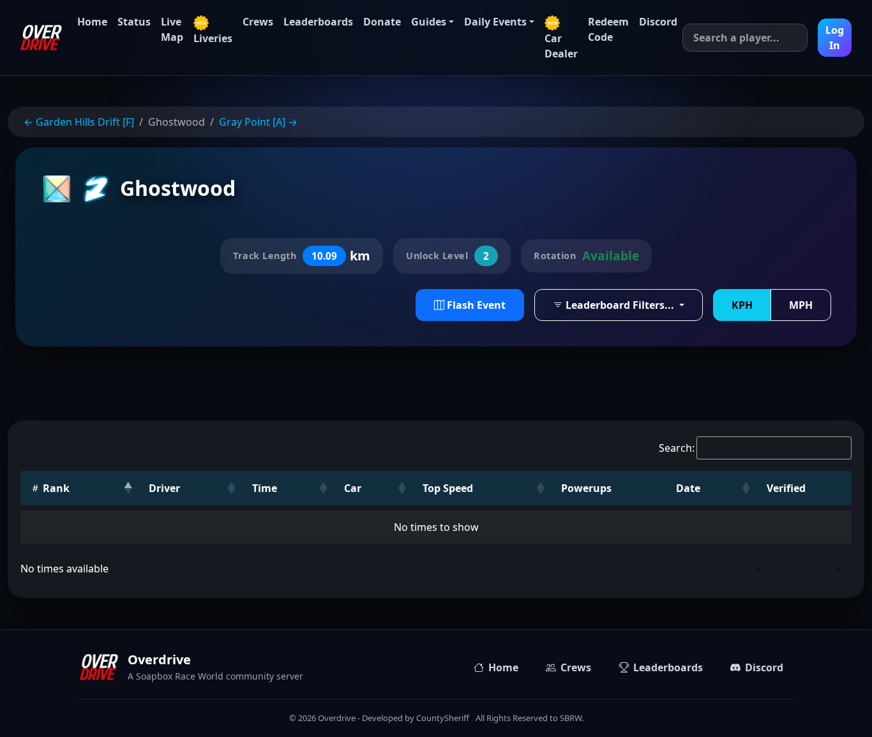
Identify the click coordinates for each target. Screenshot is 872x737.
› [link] (811, 569)
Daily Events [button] (495, 22)
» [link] (838, 569)
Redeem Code (608, 29)
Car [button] (352, 488)
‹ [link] (784, 569)
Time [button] (264, 488)
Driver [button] (164, 488)
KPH (742, 305)
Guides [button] (428, 22)
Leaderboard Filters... (620, 305)
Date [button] (688, 488)
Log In (834, 37)
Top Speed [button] (448, 488)
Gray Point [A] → (258, 122)
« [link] (757, 569)
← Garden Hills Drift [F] (79, 122)
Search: (677, 448)
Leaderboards (318, 22)
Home (92, 22)
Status (134, 22)
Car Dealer (561, 46)
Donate (382, 22)
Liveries (212, 38)
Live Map (172, 29)
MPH (801, 305)
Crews (258, 22)
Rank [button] (55, 488)
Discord (658, 22)
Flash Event (475, 305)
